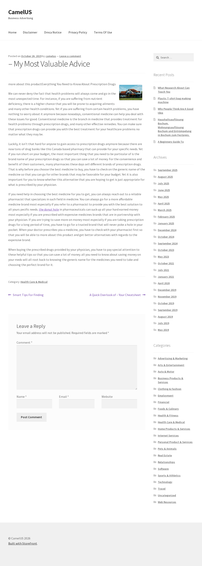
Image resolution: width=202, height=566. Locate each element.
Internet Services (168, 435)
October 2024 (166, 237)
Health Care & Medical (34, 282)
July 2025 (163, 183)
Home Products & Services (174, 429)
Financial (163, 402)
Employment (165, 395)
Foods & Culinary (168, 409)
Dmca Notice (53, 32)
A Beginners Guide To (171, 141)
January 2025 (166, 223)
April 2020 (164, 283)
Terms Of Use (103, 32)
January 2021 (166, 276)
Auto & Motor (166, 371)
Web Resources (167, 502)
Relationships (166, 462)
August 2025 (165, 176)
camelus (51, 56)
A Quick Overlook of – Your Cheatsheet (115, 295)
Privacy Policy (77, 32)
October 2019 (166, 303)
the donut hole (49, 209)
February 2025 (166, 216)
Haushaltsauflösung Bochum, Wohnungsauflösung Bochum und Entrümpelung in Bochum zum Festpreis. (174, 127)
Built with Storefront (22, 543)
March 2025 (164, 210)
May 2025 (163, 197)
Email (64, 397)
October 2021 (166, 263)
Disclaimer (30, 32)
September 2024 (167, 243)
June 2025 (164, 190)
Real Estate (165, 455)
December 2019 (167, 290)
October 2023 (166, 250)
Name (22, 397)
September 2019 (167, 310)
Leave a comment (70, 56)
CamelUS (20, 12)
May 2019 (163, 330)
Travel (162, 488)
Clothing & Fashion (169, 389)
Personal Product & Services (175, 442)
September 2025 (167, 170)
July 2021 (163, 270)
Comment (24, 342)
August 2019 (165, 316)
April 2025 (164, 203)
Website (107, 397)
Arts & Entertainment (171, 365)
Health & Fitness (168, 415)
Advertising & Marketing (173, 358)
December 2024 (167, 230)
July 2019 (163, 323)
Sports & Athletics (169, 475)
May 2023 (163, 256)
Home (12, 32)
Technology (165, 482)
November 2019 (167, 296)
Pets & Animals (167, 448)
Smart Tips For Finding (28, 295)
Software (163, 469)
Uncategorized (167, 495)
